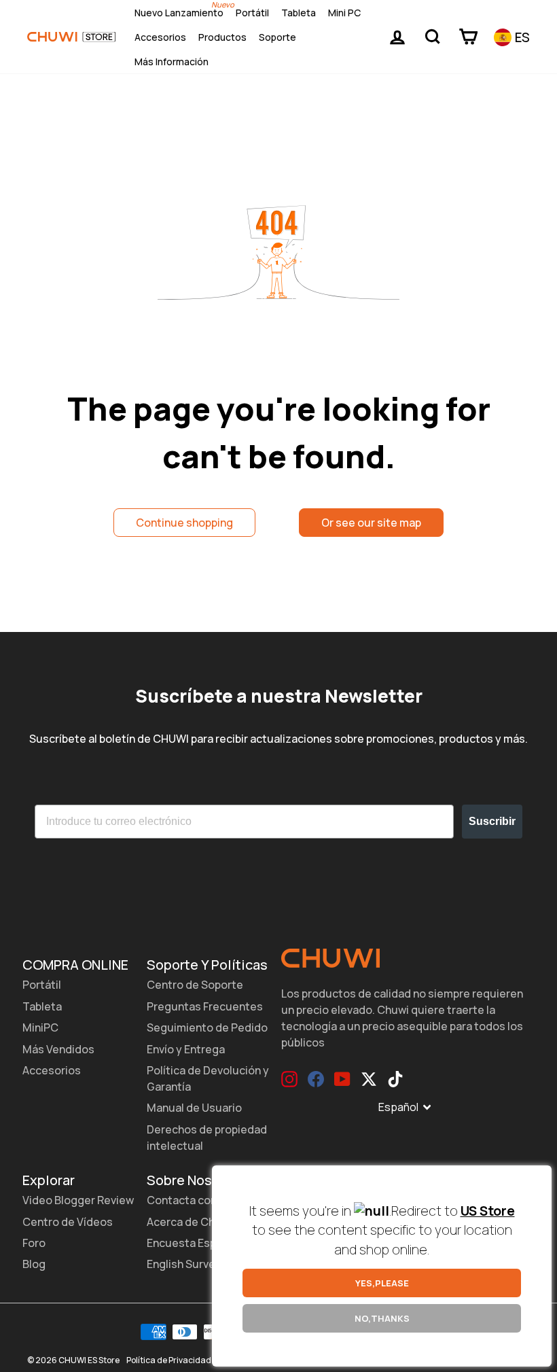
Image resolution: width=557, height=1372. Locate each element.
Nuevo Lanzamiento (178, 12)
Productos (222, 37)
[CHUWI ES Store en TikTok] (395, 1079)
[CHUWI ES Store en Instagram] (289, 1079)
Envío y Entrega (186, 1049)
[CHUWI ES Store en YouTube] (342, 1079)
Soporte (277, 37)
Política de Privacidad (168, 1360)
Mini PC (344, 12)
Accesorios (160, 37)
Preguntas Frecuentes (205, 1006)
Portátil (252, 12)
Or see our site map (371, 522)
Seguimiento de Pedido (207, 1027)
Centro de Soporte (195, 984)
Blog (34, 1263)
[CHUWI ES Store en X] (369, 1079)
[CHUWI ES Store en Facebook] (316, 1079)
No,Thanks (382, 1318)
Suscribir (492, 821)
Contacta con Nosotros (207, 1200)
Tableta (298, 12)
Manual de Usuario (194, 1107)
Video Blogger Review (78, 1200)
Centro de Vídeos (67, 1221)
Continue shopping (184, 522)
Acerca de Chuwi (189, 1221)
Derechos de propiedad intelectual (207, 1137)
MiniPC (40, 1027)
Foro (34, 1242)
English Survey (184, 1263)
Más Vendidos (58, 1049)
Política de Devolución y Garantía (208, 1078)
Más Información (171, 61)
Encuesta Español (192, 1242)
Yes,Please (382, 1283)
